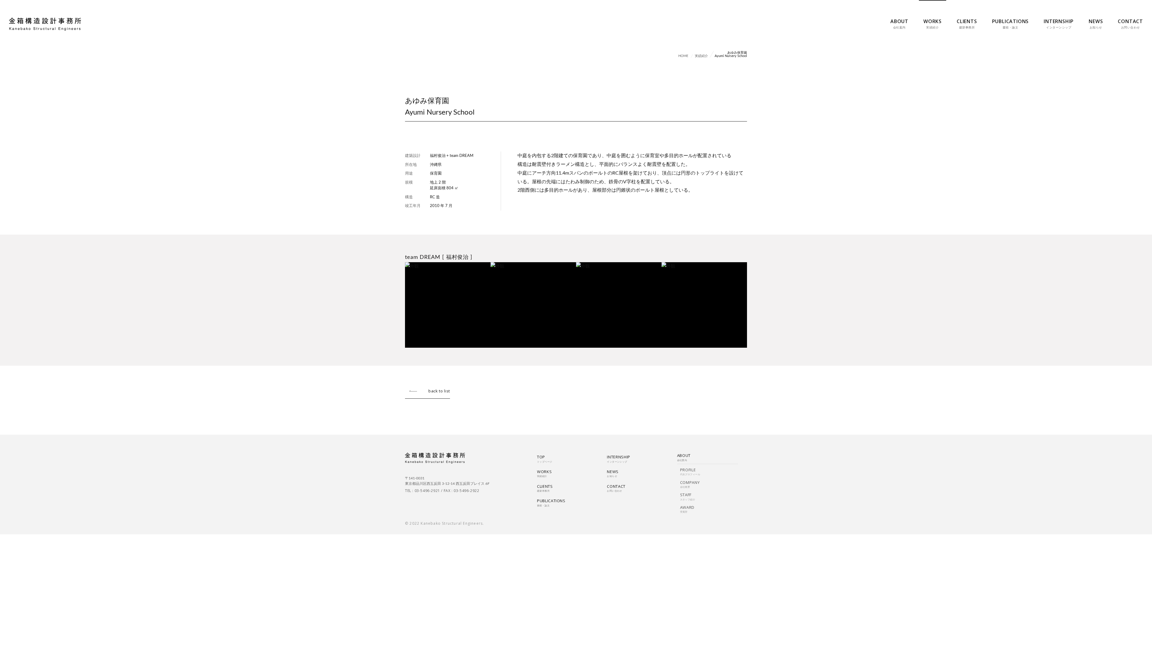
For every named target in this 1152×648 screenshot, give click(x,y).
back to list (439, 391)
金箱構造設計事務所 (45, 24)
